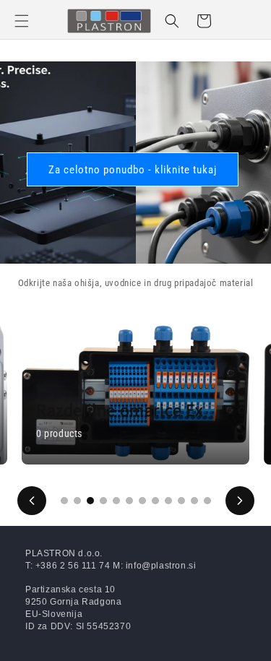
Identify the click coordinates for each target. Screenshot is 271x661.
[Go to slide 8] (155, 500)
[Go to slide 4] (103, 500)
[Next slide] (239, 500)
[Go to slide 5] (116, 500)
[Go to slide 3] (90, 500)
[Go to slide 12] (207, 500)
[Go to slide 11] (194, 500)
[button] (22, 21)
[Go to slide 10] (181, 500)
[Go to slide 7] (142, 500)
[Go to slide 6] (129, 500)
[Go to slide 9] (168, 500)
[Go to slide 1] (64, 500)
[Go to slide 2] (77, 500)
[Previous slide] (31, 500)
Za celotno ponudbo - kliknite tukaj (132, 169)
